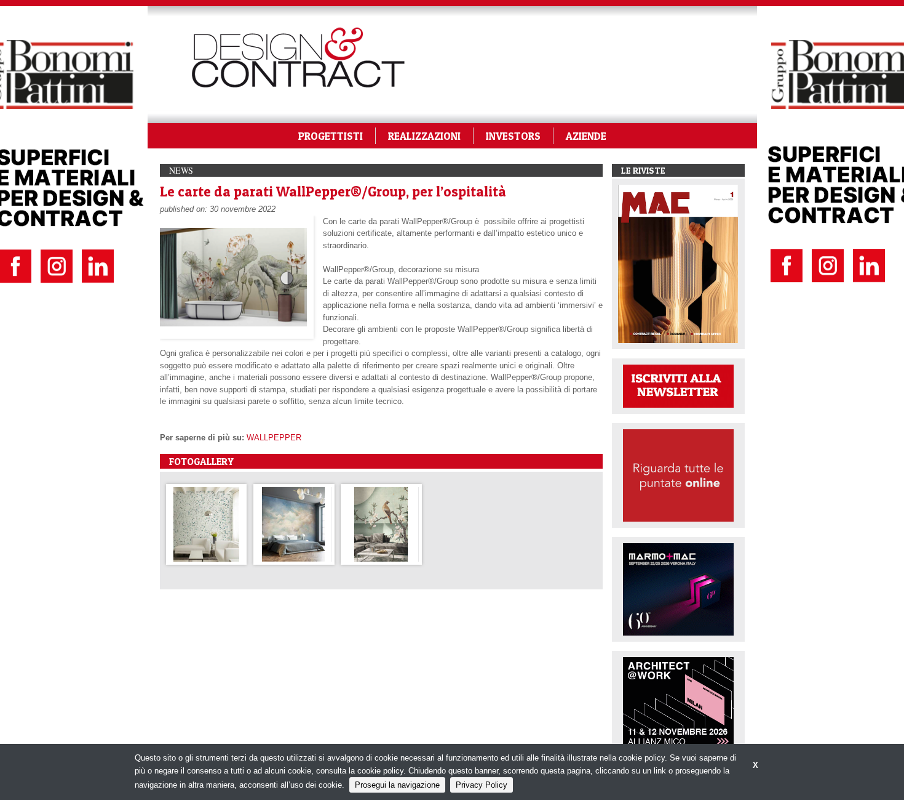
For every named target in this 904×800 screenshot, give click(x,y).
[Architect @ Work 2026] (678, 702)
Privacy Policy (481, 785)
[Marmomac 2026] (678, 588)
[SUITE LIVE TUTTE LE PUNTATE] (678, 474)
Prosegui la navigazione (397, 785)
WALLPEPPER (274, 437)
